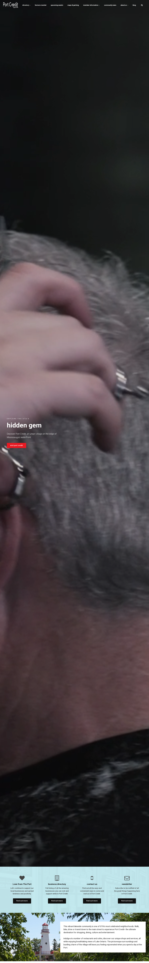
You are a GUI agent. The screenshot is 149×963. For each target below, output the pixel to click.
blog (134, 5)
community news (110, 5)
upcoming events (57, 5)
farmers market (40, 5)
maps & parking (73, 5)
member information (91, 5)
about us (124, 5)
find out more (22, 901)
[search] (142, 5)
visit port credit (16, 445)
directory (25, 5)
